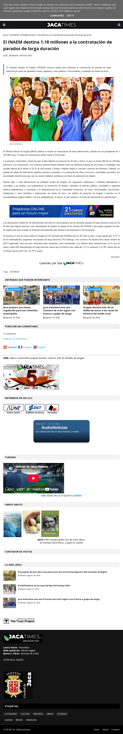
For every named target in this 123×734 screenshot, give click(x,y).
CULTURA (25, 714)
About (105, 729)
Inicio (5, 35)
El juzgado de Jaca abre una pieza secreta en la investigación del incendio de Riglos (62, 571)
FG (6, 55)
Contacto (115, 729)
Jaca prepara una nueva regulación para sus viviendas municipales (20, 310)
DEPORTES (38, 714)
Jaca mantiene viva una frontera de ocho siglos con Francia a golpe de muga (59, 310)
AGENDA (77, 495)
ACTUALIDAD (11, 714)
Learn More (57, 15)
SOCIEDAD (14, 35)
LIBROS (50, 714)
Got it (70, 15)
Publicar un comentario (15, 338)
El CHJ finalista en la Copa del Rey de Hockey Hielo (44, 585)
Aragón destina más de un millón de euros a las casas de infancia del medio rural (100, 310)
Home (96, 729)
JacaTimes (25, 729)
